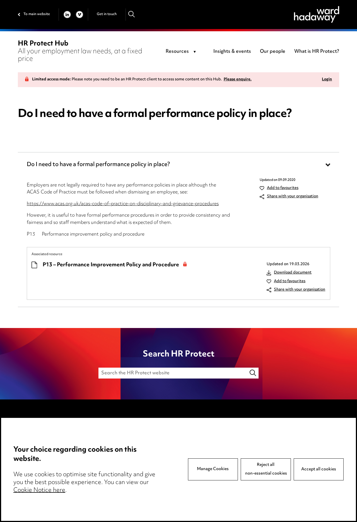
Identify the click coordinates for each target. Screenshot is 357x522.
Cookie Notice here (39, 490)
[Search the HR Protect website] (253, 373)
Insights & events (232, 52)
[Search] (132, 14)
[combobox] (181, 52)
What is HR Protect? (316, 52)
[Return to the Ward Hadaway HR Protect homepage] (316, 14)
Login (327, 80)
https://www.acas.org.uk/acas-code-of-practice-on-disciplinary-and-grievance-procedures (123, 204)
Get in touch (107, 14)
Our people (272, 52)
